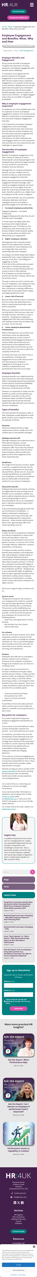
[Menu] (32, 4)
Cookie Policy (13, 1274)
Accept (18, 1265)
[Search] (32, 872)
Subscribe (18, 1009)
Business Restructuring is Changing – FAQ (18, 928)
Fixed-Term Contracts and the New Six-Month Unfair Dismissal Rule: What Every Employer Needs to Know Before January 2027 (18, 905)
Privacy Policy (22, 1274)
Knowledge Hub (18, 1243)
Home (4, 27)
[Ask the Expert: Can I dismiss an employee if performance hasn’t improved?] (18, 1089)
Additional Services (18, 1219)
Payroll (18, 1221)
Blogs (10, 27)
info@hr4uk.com (10, 799)
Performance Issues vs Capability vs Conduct (18, 1149)
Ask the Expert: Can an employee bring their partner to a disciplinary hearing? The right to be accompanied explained (17, 952)
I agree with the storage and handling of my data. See (18, 1001)
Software (18, 1223)
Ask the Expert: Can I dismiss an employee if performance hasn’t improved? (18, 1108)
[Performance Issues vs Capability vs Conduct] (18, 1133)
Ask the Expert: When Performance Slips (18, 1061)
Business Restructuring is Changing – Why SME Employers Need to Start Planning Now (18, 917)
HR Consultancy (18, 1217)
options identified (8, 771)
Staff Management (27, 50)
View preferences (18, 1270)
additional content (9, 809)
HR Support (18, 1215)
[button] (34, 1247)
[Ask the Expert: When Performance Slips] (18, 1045)
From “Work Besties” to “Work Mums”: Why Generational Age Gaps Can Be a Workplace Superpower (16, 939)
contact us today (8, 796)
